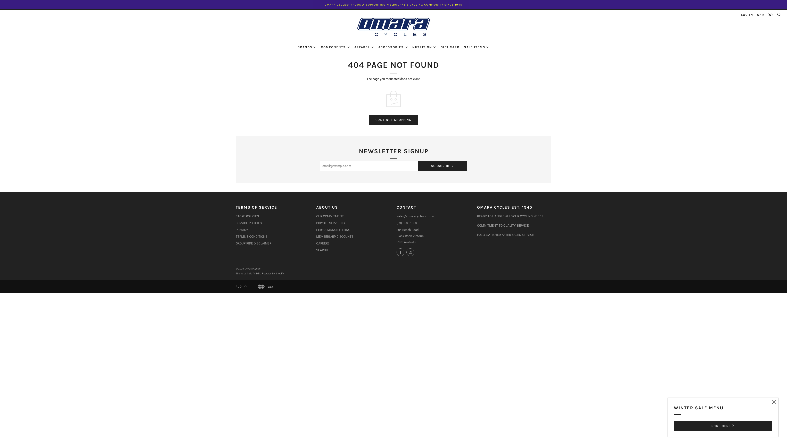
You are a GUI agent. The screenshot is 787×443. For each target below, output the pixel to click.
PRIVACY (242, 230)
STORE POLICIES (247, 216)
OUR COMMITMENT (330, 216)
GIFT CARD (450, 47)
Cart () (765, 15)
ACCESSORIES (391, 47)
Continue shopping (393, 120)
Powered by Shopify (273, 273)
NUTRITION (422, 47)
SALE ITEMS (474, 47)
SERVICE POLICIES (249, 223)
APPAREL (362, 47)
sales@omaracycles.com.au (416, 216)
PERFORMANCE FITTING (333, 230)
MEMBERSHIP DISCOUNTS (334, 237)
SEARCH (322, 250)
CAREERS (323, 243)
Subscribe (440, 166)
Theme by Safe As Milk (248, 273)
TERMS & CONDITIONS (251, 237)
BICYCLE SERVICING (330, 223)
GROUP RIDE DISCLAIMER (253, 243)
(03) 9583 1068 (407, 223)
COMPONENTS (333, 47)
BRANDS (305, 47)
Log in (747, 15)
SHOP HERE (721, 426)
